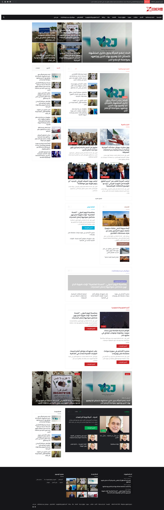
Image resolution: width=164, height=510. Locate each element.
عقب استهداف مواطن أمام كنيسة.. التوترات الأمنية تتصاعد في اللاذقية (82, 239)
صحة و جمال (39, 479)
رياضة (103, 17)
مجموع (127, 374)
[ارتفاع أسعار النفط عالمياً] (124, 259)
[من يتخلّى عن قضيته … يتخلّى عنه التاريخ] (124, 438)
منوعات (48, 482)
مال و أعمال (54, 482)
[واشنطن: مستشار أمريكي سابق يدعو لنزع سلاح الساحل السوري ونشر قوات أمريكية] (92, 94)
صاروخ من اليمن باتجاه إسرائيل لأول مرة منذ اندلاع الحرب (83, 148)
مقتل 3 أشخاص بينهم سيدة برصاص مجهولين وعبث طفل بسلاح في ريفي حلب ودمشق (123, 2)
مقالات (136, 17)
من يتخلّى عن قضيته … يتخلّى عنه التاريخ (109, 436)
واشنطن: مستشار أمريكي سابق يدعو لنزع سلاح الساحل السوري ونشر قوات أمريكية (69, 56)
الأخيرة (58, 68)
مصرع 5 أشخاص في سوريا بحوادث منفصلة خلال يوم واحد (81, 233)
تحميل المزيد (98, 198)
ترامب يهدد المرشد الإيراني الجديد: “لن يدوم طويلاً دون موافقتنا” (82, 182)
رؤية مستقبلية (115, 444)
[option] (82, 42)
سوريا (129, 17)
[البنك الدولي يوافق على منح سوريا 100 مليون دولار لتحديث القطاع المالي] (124, 251)
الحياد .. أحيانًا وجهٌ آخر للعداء (86, 417)
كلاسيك (61, 482)
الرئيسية (159, 17)
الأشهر (48, 68)
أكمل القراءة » (123, 244)
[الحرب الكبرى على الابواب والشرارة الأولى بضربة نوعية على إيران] (44, 53)
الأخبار (141, 17)
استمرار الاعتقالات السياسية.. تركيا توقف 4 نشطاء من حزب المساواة (78, 296)
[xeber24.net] (154, 9)
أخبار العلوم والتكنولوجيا (92, 17)
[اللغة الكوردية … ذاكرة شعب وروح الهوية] (92, 446)
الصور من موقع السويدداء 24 (50, 479)
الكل (76, 69)
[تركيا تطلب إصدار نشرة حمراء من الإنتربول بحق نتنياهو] (56, 130)
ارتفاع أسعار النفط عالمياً (112, 257)
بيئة (108, 17)
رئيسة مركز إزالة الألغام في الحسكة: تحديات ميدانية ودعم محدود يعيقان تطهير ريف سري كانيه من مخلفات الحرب (69, 35)
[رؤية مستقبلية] (124, 446)
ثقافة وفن (80, 17)
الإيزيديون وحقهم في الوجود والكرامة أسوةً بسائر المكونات (78, 436)
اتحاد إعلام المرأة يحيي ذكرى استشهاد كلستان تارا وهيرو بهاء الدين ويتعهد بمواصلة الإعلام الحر (109, 56)
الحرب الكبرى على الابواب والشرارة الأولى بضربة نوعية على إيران (44, 58)
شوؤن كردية (121, 17)
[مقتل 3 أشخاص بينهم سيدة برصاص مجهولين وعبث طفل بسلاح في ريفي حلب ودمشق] (92, 86)
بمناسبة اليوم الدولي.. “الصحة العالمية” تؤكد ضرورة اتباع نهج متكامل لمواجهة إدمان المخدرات (82, 215)
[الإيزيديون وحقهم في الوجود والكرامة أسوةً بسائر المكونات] (92, 438)
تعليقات (38, 68)
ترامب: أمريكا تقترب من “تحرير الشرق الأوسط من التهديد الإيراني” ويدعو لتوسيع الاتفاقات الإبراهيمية (115, 183)
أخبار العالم (61, 479)
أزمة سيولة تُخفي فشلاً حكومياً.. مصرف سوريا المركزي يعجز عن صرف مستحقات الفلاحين (116, 231)
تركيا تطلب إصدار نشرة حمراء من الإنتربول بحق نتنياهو (43, 129)
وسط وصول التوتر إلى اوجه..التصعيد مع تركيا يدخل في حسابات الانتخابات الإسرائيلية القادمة (42, 154)
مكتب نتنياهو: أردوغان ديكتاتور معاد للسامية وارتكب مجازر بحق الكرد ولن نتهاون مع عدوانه (42, 138)
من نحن (56, 17)
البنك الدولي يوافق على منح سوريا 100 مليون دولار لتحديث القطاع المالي (111, 250)
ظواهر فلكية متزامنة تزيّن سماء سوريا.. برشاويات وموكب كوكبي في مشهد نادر (115, 333)
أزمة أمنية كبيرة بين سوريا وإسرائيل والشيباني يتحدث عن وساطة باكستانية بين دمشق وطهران (42, 146)
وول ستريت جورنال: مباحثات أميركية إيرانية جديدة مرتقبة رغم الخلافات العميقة (115, 150)
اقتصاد (114, 17)
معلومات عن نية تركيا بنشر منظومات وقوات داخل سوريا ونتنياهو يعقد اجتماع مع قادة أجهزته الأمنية (78, 112)
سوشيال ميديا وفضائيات (68, 17)
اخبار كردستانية (150, 17)
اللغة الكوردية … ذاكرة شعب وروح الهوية (78, 445)
